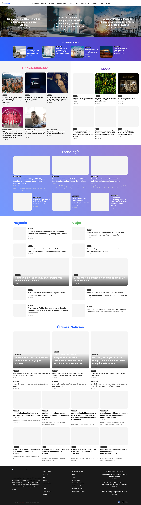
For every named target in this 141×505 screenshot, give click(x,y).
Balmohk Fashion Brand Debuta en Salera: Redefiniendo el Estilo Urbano (83, 100)
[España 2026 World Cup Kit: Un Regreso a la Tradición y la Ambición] (85, 444)
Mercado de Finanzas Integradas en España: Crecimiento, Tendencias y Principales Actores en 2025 (62, 52)
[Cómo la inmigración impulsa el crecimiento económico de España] (41, 272)
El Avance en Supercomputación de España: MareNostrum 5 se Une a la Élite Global (119, 202)
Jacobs (20, 27)
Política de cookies (77, 486)
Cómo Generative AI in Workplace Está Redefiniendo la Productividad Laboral (113, 451)
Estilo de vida (85, 3)
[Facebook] (119, 502)
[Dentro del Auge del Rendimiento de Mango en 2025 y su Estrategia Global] (105, 89)
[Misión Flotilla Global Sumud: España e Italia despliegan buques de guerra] (19, 293)
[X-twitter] (122, 502)
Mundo (108, 3)
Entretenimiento (61, 3)
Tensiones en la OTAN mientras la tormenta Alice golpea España (23, 22)
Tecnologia (45, 474)
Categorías (47, 471)
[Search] (139, 3)
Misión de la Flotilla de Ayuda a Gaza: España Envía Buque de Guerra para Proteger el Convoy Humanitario (48, 310)
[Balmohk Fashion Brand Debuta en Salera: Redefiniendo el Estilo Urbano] (83, 89)
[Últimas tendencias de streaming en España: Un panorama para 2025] (35, 122)
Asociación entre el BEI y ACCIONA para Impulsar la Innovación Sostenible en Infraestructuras (29, 181)
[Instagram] (126, 502)
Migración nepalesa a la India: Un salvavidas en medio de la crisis (41, 202)
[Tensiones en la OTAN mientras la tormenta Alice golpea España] (19, 52)
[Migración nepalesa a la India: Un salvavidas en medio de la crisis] (22, 202)
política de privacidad (77, 488)
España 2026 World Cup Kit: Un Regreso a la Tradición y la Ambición (83, 451)
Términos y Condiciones (78, 491)
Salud (76, 3)
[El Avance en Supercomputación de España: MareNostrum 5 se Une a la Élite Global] (100, 202)
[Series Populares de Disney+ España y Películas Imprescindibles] (35, 88)
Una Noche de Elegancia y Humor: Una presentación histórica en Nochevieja (126, 132)
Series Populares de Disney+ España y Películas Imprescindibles (34, 99)
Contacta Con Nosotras (78, 483)
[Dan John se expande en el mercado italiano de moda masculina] (128, 89)
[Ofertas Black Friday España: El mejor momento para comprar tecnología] (61, 202)
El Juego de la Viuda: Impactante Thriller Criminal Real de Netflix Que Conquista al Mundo (57, 99)
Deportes (94, 3)
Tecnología (35, 3)
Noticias (43, 3)
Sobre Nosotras (76, 480)
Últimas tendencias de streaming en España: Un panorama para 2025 (35, 133)
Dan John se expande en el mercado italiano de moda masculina (126, 100)
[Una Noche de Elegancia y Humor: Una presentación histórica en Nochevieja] (128, 121)
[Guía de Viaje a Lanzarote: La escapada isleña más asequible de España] (78, 250)
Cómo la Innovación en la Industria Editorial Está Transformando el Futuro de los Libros (113, 415)
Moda (70, 3)
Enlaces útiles (78, 471)
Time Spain (21, 502)
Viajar (101, 3)
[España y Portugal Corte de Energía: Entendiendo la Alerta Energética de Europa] (77, 52)
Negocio (51, 3)
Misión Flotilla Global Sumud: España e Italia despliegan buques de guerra (55, 415)
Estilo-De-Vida (47, 491)
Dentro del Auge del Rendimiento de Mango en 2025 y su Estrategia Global (105, 100)
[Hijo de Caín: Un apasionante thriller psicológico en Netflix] (57, 121)
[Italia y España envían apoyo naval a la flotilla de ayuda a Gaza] (27, 443)
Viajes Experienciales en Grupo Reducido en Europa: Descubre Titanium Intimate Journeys (120, 52)
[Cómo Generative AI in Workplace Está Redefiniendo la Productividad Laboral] (109, 173)
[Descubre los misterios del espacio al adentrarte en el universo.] (100, 272)
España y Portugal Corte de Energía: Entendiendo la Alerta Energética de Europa (117, 22)
